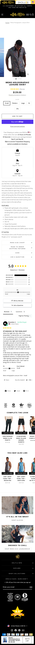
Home (7, 22)
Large (23, 103)
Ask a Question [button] (18, 305)
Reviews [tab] (6, 312)
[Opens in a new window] (12, 630)
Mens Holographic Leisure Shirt (13, 375)
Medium (15, 103)
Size (17, 99)
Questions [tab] (19, 312)
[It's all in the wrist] (17, 505)
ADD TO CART (27, 640)
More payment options (17, 126)
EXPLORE (17, 568)
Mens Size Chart (17, 242)
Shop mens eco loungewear (17, 549)
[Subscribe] (31, 587)
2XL (17, 109)
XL (29, 103)
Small (7, 103)
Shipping (11, 95)
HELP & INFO (17, 563)
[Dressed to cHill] (17, 534)
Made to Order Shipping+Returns (17, 247)
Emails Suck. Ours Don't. (17, 579)
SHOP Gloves (17, 520)
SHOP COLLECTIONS (17, 573)
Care (17, 252)
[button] (27, 380)
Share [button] (7, 380)
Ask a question (17, 257)
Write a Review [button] (18, 301)
